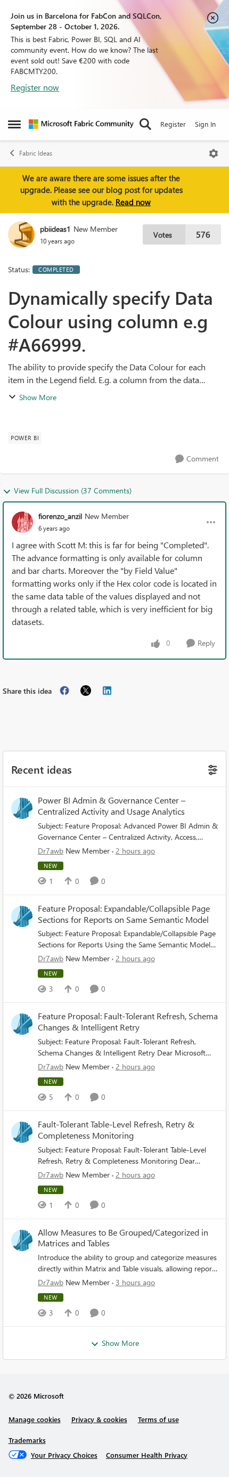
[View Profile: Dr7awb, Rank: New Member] (21, 808)
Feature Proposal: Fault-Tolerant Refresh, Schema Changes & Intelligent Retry (128, 1022)
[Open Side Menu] (14, 124)
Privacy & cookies (99, 1419)
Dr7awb (50, 851)
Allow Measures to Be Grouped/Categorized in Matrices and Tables (123, 1238)
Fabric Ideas (35, 153)
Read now (133, 202)
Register (173, 123)
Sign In (205, 123)
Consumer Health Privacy (146, 1454)
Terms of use (158, 1419)
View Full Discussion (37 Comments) (73, 490)
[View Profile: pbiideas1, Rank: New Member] (21, 234)
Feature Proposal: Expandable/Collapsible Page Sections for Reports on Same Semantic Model (124, 914)
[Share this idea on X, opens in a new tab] (85, 690)
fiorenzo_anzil (60, 516)
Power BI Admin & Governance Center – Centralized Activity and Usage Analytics (111, 806)
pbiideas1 (55, 229)
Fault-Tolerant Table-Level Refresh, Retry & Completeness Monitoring (116, 1130)
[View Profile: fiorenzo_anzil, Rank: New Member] (22, 522)
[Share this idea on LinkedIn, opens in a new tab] (107, 690)
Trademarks (27, 1439)
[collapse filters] (211, 768)
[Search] (145, 124)
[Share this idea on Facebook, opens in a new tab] (64, 690)
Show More (37, 397)
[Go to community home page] (81, 124)
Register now (35, 87)
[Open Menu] (213, 153)
